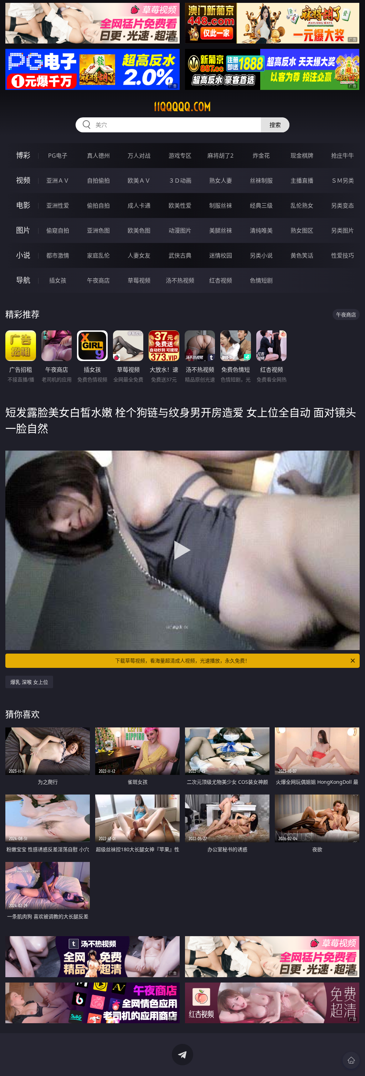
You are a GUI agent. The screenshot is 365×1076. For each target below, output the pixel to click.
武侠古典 (180, 255)
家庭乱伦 (98, 255)
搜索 (275, 125)
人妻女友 (139, 255)
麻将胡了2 (220, 155)
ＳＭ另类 (342, 180)
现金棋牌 (302, 155)
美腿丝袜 (220, 230)
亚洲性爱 (57, 205)
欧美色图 (139, 230)
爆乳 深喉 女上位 (29, 682)
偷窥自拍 (57, 230)
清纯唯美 (261, 230)
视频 (23, 180)
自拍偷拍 (98, 180)
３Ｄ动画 (180, 180)
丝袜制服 (261, 180)
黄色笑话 (302, 255)
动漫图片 (180, 230)
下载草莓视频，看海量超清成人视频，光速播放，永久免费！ (182, 660)
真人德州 (98, 155)
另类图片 (342, 230)
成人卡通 (139, 205)
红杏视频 (220, 280)
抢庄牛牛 (342, 155)
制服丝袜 (220, 205)
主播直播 (302, 180)
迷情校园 (220, 255)
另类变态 (342, 205)
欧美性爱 (180, 205)
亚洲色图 (98, 230)
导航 (23, 280)
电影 (23, 205)
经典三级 (261, 205)
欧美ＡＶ (139, 180)
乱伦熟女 (302, 205)
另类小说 (261, 255)
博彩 (23, 155)
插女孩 (57, 280)
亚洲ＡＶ (57, 180)
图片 (23, 230)
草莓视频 (139, 280)
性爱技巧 (342, 255)
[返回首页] (351, 1060)
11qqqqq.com (182, 107)
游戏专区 (180, 155)
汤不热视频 (180, 280)
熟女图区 (302, 230)
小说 (23, 255)
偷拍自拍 (98, 205)
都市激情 (57, 255)
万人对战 (139, 155)
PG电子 (57, 155)
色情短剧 (261, 280)
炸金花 (261, 155)
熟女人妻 (220, 180)
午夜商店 (98, 280)
